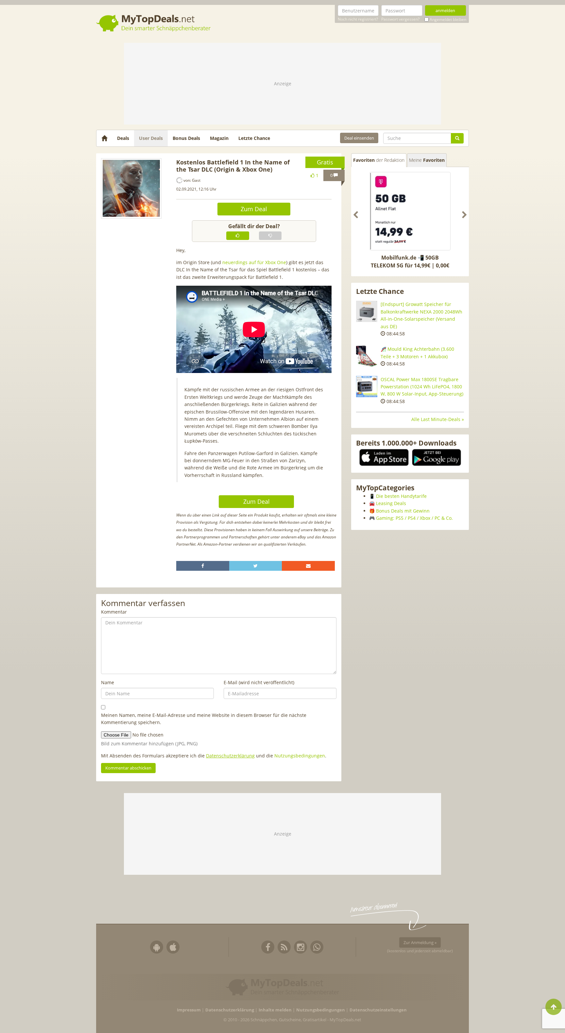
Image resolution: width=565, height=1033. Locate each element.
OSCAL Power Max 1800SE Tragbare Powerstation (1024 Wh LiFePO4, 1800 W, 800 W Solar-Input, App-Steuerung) (422, 386)
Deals (123, 138)
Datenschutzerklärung (230, 756)
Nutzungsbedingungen (299, 756)
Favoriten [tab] (378, 160)
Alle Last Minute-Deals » (437, 419)
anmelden (445, 10)
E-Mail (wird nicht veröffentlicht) (259, 682)
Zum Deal (254, 209)
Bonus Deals (186, 138)
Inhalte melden (275, 1010)
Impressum (189, 1010)
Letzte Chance (254, 138)
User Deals (151, 138)
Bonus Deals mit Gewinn (403, 511)
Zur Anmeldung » (420, 942)
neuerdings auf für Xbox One (254, 262)
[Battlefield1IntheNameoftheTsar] (131, 188)
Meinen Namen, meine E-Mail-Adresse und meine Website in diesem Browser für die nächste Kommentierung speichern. (203, 718)
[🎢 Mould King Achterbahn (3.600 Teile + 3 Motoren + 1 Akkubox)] (366, 356)
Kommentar (114, 612)
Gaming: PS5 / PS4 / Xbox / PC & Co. (414, 518)
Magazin (219, 138)
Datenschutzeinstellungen (378, 1010)
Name (107, 682)
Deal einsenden (359, 138)
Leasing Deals (391, 503)
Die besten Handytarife (401, 496)
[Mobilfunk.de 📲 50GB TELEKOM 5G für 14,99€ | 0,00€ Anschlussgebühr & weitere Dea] (410, 211)
